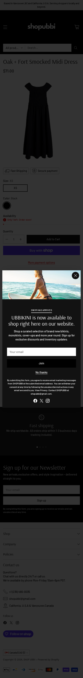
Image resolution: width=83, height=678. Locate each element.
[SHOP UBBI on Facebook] (35, 401)
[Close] (75, 275)
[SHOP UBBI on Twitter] (41, 401)
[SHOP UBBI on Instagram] (47, 401)
